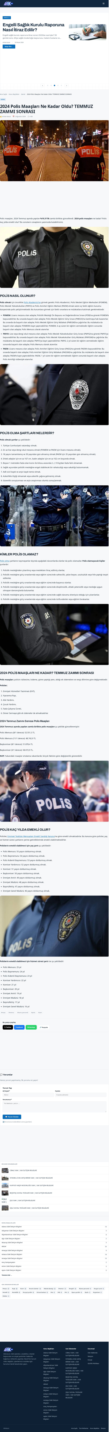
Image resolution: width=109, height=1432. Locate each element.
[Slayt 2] (50, 85)
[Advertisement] (54, 198)
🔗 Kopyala (44, 1024)
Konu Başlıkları (14, 94)
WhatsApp (31, 1025)
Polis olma (4, 561)
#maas (3, 1010)
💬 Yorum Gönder (12, 1114)
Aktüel (45, 1381)
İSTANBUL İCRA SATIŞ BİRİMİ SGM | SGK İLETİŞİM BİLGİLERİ (72, 1359)
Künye (88, 1357)
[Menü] (102, 3)
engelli (7, 17)
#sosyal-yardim (28, 1290)
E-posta (56, 1088)
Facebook (19, 1025)
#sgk (14, 1286)
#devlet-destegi (49, 1286)
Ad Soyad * (6, 1088)
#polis (33, 1010)
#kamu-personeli (22, 1010)
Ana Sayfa (3, 94)
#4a (53, 1290)
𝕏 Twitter (7, 1025)
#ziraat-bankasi (42, 1290)
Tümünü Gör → (7, 1272)
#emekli (6, 1290)
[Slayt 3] (53, 85)
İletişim (89, 1354)
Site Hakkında (91, 1350)
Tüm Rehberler (82, 1425)
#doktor (6, 1293)
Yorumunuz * (7, 1097)
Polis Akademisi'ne (32, 300)
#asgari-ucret (99, 1286)
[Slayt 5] (60, 85)
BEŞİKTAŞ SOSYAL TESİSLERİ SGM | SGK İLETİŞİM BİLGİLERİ (72, 1377)
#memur (11, 1010)
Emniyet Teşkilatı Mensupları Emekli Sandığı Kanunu (31, 834)
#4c (67, 1290)
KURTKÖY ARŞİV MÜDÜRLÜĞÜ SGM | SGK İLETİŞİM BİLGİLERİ (73, 1368)
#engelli (72, 1286)
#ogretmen (97, 1290)
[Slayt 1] (46, 85)
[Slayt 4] (57, 85)
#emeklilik (16, 1290)
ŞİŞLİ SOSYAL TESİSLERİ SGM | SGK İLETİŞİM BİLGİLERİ (73, 1392)
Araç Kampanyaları (49, 1404)
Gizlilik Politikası (92, 1361)
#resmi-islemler (35, 1286)
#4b (60, 1290)
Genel (23, 94)
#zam (40, 1010)
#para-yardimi (77, 1290)
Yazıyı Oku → (9, 46)
